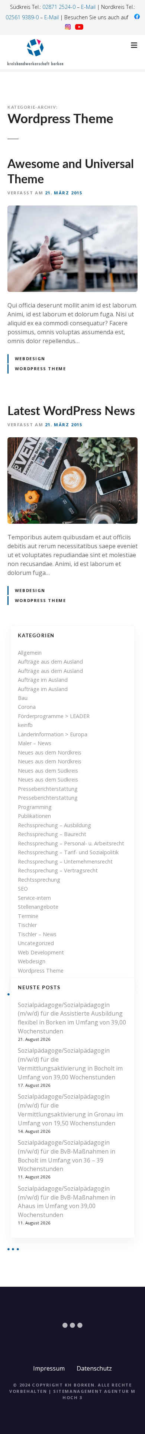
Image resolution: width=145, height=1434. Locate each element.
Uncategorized (36, 943)
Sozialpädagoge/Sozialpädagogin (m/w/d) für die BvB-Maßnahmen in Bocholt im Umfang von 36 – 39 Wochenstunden (66, 1155)
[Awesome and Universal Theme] (72, 210)
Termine (28, 916)
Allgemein (30, 652)
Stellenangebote (38, 906)
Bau (23, 697)
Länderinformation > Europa (52, 734)
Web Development (41, 952)
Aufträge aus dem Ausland (50, 661)
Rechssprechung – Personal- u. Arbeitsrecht (71, 843)
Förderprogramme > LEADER (54, 716)
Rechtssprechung (39, 879)
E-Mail (88, 6)
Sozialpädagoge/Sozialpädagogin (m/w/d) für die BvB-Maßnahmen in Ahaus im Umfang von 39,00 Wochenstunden (66, 1201)
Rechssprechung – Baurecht (52, 834)
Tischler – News (37, 934)
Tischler (27, 924)
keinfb (25, 724)
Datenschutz (94, 1368)
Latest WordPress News (71, 411)
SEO (23, 888)
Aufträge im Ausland (43, 679)
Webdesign (30, 358)
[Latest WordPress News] (72, 442)
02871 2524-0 (58, 6)
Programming (35, 806)
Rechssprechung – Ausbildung (54, 825)
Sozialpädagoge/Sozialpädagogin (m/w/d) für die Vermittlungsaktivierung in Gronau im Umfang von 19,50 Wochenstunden (70, 1109)
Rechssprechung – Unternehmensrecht (65, 861)
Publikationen (34, 815)
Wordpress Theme (41, 970)
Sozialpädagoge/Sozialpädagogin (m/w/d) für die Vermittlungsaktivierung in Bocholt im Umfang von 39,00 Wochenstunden (70, 1063)
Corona (27, 706)
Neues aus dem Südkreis (48, 770)
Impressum (49, 1368)
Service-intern (34, 897)
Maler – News (34, 743)
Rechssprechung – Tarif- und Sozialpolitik (68, 852)
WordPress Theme (40, 368)
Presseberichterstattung (48, 788)
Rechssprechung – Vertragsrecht (58, 870)
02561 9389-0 (22, 17)
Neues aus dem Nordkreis (49, 752)
